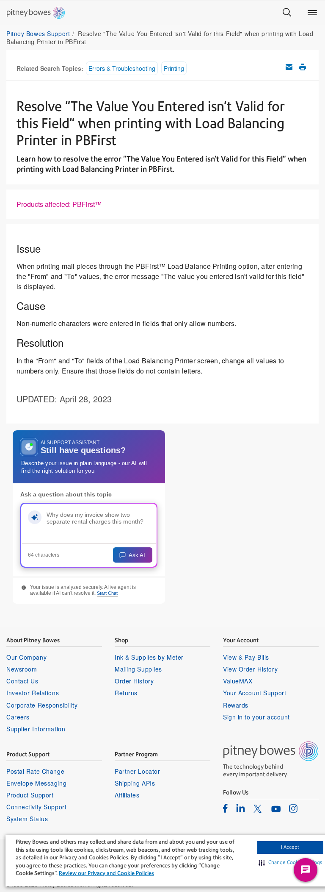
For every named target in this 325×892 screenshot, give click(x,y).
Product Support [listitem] (29, 795)
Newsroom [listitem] (21, 669)
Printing (174, 68)
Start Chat (107, 593)
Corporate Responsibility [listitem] (41, 705)
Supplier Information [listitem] (35, 729)
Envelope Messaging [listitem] (36, 783)
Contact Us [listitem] (22, 681)
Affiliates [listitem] (127, 795)
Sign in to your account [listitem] (256, 717)
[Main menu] (312, 12)
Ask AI (137, 555)
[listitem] (225, 808)
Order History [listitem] (134, 681)
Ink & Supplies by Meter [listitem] (149, 657)
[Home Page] (36, 13)
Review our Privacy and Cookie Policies (106, 873)
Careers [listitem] (18, 717)
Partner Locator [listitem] (137, 771)
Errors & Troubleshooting (121, 68)
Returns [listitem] (126, 693)
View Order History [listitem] (250, 669)
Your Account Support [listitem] (254, 693)
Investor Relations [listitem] (32, 693)
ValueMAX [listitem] (237, 681)
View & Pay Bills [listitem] (246, 657)
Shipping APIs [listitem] (135, 783)
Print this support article (302, 67)
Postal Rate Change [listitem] (35, 771)
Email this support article (289, 67)
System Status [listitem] (27, 818)
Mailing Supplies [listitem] (138, 669)
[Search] (287, 12)
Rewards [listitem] (235, 705)
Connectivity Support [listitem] (36, 807)
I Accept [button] (290, 847)
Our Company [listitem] (26, 657)
